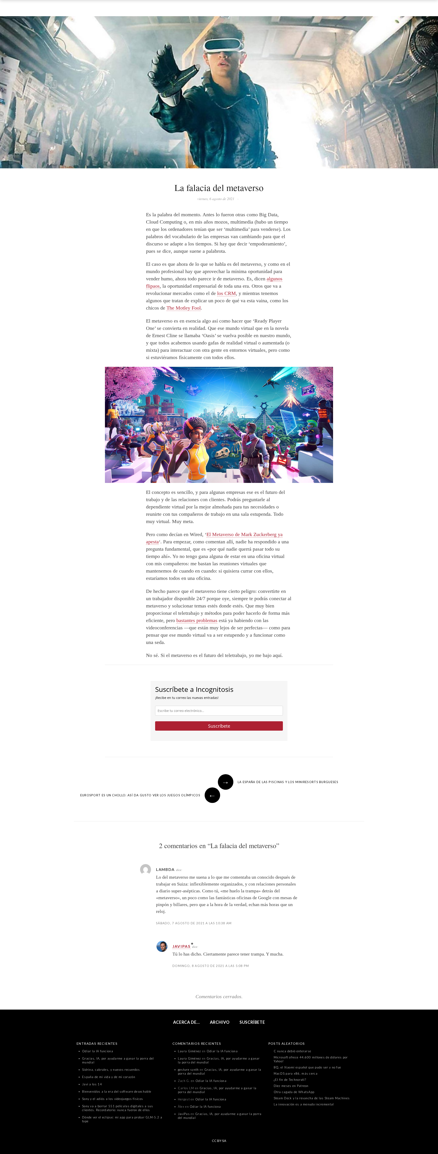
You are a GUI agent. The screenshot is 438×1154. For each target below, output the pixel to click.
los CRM (226, 293)
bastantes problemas (196, 620)
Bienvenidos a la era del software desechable (116, 1091)
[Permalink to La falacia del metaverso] (219, 93)
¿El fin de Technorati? (290, 1079)
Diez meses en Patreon (291, 1086)
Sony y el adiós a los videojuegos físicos (112, 1099)
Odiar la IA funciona (97, 1051)
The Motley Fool (184, 308)
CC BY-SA (219, 1141)
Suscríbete (219, 726)
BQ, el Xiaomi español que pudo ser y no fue (307, 1067)
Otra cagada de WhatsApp (294, 1092)
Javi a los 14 (92, 1084)
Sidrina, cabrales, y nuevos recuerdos (111, 1069)
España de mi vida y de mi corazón (108, 1077)
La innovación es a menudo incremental (304, 1104)
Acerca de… (186, 1022)
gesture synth (188, 1069)
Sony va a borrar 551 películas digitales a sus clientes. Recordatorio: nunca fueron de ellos (117, 1108)
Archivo (220, 1022)
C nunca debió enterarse (292, 1051)
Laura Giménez (189, 1051)
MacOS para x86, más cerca (296, 1073)
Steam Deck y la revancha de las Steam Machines (312, 1098)
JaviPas (181, 946)
